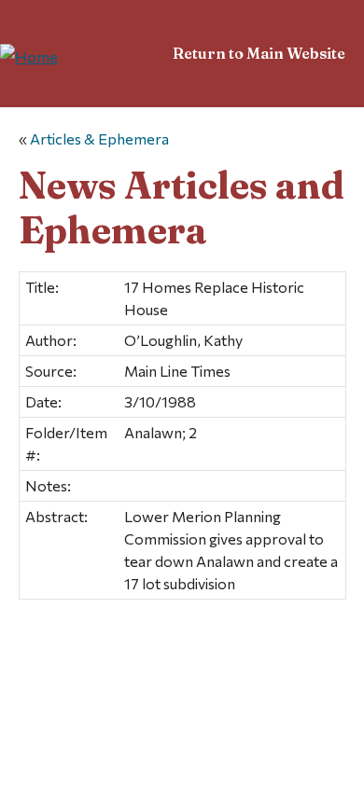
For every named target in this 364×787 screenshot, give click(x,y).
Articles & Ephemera (99, 138)
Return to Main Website (259, 53)
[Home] (29, 56)
